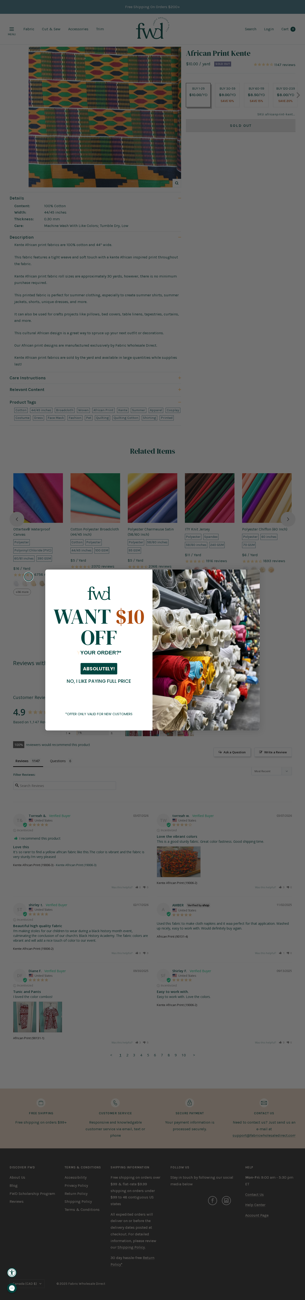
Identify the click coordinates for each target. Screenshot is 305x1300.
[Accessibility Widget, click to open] (12, 1272)
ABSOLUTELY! (99, 668)
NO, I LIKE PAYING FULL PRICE (99, 681)
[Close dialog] (28, 576)
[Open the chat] (12, 1288)
